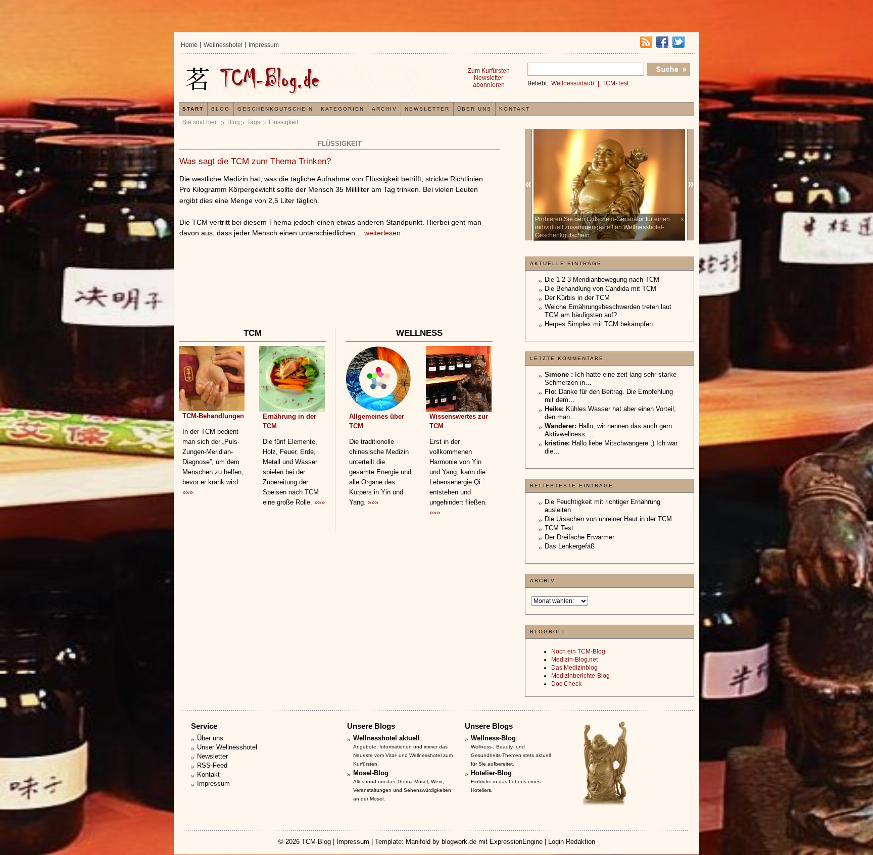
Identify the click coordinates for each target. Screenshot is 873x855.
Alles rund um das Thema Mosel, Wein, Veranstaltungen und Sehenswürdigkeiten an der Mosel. (402, 790)
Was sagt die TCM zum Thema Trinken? (255, 161)
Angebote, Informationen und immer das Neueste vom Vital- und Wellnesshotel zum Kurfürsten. (403, 755)
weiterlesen (382, 233)
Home (189, 44)
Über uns (474, 109)
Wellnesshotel (223, 44)
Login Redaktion (571, 841)
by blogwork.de (454, 841)
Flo (550, 391)
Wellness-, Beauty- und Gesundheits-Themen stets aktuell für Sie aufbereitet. (511, 755)
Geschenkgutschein (275, 109)
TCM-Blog (316, 841)
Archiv (384, 109)
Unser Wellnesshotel (227, 747)
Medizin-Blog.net (574, 659)
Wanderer (559, 426)
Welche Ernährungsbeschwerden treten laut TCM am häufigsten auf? (608, 311)
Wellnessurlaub (572, 83)
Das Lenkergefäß (570, 546)
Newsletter (427, 109)
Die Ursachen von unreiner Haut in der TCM (608, 519)
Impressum (264, 44)
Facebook (662, 42)
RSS (646, 42)
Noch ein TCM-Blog (578, 651)
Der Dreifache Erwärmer (579, 537)
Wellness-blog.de (306, 79)
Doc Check (566, 683)
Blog (233, 122)
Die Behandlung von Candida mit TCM (600, 288)
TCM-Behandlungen (213, 416)
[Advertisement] (339, 295)
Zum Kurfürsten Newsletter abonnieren (489, 77)
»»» (187, 492)
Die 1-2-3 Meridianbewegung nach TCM (602, 279)
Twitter (678, 42)
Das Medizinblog (574, 667)
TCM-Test (615, 83)
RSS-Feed (212, 765)
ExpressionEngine (516, 841)
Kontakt (514, 109)
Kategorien (342, 109)
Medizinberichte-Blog (580, 675)
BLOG (220, 109)
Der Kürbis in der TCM (577, 297)
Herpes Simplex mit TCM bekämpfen (599, 324)
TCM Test (559, 528)
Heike (553, 409)
